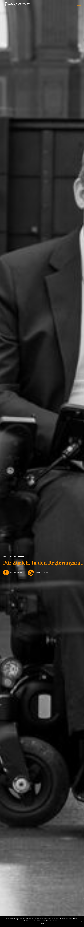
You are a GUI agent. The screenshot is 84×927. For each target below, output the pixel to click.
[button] (79, 5)
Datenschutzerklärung (53, 921)
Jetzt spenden (41, 572)
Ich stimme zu (42, 923)
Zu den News (16, 572)
